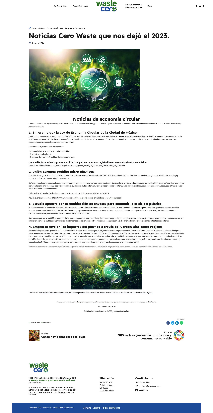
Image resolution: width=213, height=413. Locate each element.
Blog (150, 6)
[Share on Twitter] (172, 323)
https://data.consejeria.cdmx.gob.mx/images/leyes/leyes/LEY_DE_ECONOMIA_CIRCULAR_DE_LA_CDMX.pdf (82, 166)
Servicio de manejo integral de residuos (133, 6)
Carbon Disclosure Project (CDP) (89, 231)
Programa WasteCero (75, 28)
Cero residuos (38, 28)
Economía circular (55, 28)
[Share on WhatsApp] (181, 323)
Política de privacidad (111, 408)
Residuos (47, 323)
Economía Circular (80, 6)
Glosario (96, 408)
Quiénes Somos (60, 6)
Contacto (87, 408)
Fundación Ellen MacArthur (58, 208)
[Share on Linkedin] (177, 323)
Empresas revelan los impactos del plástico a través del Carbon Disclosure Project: (98, 227)
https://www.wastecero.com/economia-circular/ (93, 302)
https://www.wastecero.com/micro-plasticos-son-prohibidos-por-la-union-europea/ (86, 198)
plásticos (35, 323)
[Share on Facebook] (168, 323)
